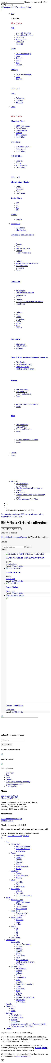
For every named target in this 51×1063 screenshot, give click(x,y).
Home (3, 537)
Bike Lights (20, 290)
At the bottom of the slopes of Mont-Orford (11, 820)
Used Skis (20, 42)
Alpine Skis (15, 844)
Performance (21, 149)
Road (18, 191)
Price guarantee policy (14, 784)
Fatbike (19, 133)
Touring (19, 58)
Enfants (19, 891)
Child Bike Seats (22, 367)
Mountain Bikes (17, 121)
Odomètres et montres (24, 984)
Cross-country (21, 906)
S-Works (19, 348)
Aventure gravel (22, 913)
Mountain (19, 189)
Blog (8, 777)
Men (17, 63)
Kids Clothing (21, 346)
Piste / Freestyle (22, 866)
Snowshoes (15, 889)
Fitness (18, 163)
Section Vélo (16, 966)
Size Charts (15, 1022)
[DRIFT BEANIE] (14, 568)
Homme (19, 862)
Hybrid (18, 187)
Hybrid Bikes (16, 156)
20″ (17, 208)
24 (17, 935)
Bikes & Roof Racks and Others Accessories (29, 357)
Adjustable (20, 98)
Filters (4, 549)
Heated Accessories (23, 253)
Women (19, 65)
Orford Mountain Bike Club (22, 1026)
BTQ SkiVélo (17, 566)
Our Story (10, 773)
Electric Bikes (16, 917)
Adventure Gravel (23, 147)
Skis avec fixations (23, 846)
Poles (13, 93)
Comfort (19, 161)
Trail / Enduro (21, 135)
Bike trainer (20, 344)
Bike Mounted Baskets (25, 293)
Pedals (18, 317)
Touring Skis (21, 39)
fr (6, 503)
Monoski (19, 44)
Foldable (19, 100)
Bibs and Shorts (22, 389)
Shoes (18, 323)
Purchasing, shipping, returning (18, 782)
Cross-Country (21, 128)
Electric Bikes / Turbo (20, 182)
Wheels (19, 328)
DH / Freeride (21, 130)
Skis (12, 28)
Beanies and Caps (23, 248)
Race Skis (20, 37)
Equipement (16, 537)
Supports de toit (22, 960)
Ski (17, 884)
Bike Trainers (21, 968)
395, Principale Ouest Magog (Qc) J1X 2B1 (9, 797)
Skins (18, 270)
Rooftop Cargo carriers (25, 997)
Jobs (7, 775)
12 (17, 929)
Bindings (14, 70)
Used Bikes (20, 137)
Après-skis (20, 855)
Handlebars (20, 304)
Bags (18, 246)
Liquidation (10, 1006)
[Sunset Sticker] (12, 583)
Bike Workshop (17, 1017)
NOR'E (26, 836)
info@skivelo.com (23, 1056)
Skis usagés (20, 851)
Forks (18, 297)
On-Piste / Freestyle (23, 54)
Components (21, 295)
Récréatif (19, 893)
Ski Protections (22, 266)
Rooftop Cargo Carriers (25, 369)
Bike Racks (20, 362)
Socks (18, 407)
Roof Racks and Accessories (27, 263)
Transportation (21, 165)
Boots (13, 49)
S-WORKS (20, 1002)
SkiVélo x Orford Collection (27, 404)
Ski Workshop (16, 1015)
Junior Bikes (16, 198)
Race (18, 56)
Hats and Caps (21, 392)
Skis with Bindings (23, 33)
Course (18, 857)
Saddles (19, 321)
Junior (18, 60)
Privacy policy (11, 786)
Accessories (15, 281)
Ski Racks (20, 268)
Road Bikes (16, 142)
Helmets (19, 261)
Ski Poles (19, 102)
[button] (16, 23)
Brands (9, 1004)
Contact (9, 779)
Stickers (19, 946)
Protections (20, 319)
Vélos (13, 1011)
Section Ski (15, 942)
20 (17, 933)
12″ (17, 203)
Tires (18, 325)
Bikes (8, 537)
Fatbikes (19, 904)
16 (17, 931)
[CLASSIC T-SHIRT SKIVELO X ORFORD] (25, 554)
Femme (19, 860)
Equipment (15, 339)
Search (9, 5)
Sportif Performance (24, 895)
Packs (18, 314)
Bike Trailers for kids (24, 364)
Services (9, 1013)
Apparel (19, 244)
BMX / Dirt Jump (23, 126)
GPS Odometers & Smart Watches (29, 302)
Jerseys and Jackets (23, 394)
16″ (17, 205)
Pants (18, 396)
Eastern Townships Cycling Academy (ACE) (28, 1024)
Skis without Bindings (24, 35)
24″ (17, 210)
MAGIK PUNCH (15, 836)
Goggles (19, 251)
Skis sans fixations (23, 849)
